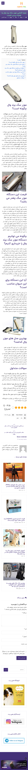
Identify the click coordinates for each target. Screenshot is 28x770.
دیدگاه (24, 613)
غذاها (20, 490)
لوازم (18, 418)
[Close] (26, 758)
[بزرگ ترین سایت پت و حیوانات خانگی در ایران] (22, 5)
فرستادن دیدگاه (21, 658)
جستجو (6, 669)
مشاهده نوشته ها (23, 439)
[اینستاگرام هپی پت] (14, 721)
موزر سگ (24, 46)
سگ (21, 418)
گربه (15, 522)
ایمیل (25, 636)
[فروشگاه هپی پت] (14, 695)
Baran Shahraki (19, 415)
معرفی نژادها (18, 588)
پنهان (19, 60)
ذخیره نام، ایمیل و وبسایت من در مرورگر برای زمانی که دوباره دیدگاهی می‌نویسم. (13, 652)
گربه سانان (17, 144)
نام (25, 629)
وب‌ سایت (24, 644)
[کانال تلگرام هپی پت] (14, 740)
